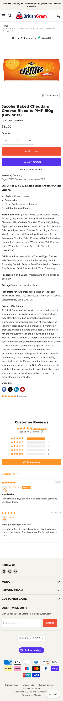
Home (5, 26)
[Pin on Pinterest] (22, 389)
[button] (9, 396)
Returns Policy (28, 685)
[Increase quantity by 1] (30, 140)
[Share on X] (10, 389)
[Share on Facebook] (4, 389)
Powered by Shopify (31, 695)
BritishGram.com (14, 120)
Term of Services (46, 685)
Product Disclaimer (32, 688)
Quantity (6, 133)
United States (30, 638)
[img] (9, 482)
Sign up (49, 623)
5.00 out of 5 (40, 428)
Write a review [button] (31, 462)
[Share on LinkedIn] (16, 389)
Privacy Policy (11, 685)
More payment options (31, 169)
